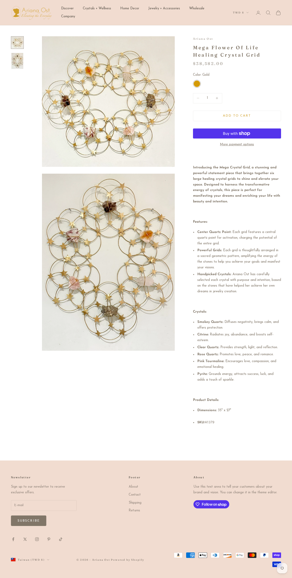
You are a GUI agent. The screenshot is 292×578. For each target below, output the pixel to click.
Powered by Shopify (127, 559)
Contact (135, 495)
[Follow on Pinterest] (49, 539)
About (133, 487)
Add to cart (237, 116)
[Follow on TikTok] (60, 539)
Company (68, 16)
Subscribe (29, 521)
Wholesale (196, 8)
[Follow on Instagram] (37, 539)
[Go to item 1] (17, 42)
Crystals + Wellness (97, 8)
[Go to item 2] (17, 60)
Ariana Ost (203, 38)
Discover (67, 8)
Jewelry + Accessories (164, 8)
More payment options (237, 144)
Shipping (135, 503)
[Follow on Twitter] (25, 539)
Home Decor (129, 8)
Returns (134, 510)
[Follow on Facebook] (13, 539)
